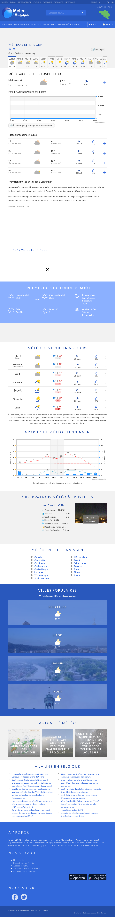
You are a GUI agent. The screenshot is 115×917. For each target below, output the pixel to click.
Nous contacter (20, 860)
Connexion (96, 2)
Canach (38, 557)
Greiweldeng (40, 566)
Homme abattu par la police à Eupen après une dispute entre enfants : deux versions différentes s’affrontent (32, 804)
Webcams (47, 2)
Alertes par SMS (20, 865)
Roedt (77, 560)
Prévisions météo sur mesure (27, 868)
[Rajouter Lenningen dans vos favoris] (10, 49)
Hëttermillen (80, 557)
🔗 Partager (98, 49)
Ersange (78, 566)
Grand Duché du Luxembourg (21, 53)
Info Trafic (70, 2)
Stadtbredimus (41, 578)
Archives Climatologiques (25, 871)
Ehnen (77, 572)
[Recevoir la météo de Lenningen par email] (14, 49)
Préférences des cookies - (92, 913)
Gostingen (39, 563)
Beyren (77, 575)
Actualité (58, 2)
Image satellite (24, 2)
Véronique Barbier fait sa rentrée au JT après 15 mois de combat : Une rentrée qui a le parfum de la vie (80, 804)
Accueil (4, 2)
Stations (37, 2)
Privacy (104, 913)
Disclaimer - (78, 913)
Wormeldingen (41, 575)
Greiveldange (41, 569)
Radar (13, 2)
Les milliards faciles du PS (72, 810)
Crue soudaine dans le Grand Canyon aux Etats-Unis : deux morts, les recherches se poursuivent (79, 783)
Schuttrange (80, 563)
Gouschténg (40, 560)
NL (112, 2)
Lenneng (38, 572)
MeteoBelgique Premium (24, 863)
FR (108, 2)
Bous (76, 569)
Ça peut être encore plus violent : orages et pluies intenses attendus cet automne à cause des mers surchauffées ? (32, 813)
